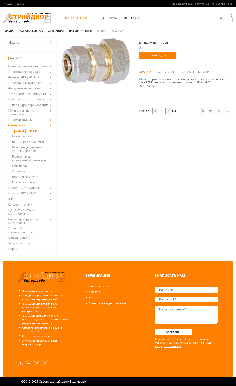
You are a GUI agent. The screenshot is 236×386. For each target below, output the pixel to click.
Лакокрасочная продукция (27, 94)
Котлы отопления (25, 182)
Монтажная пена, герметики (21, 112)
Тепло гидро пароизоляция (28, 105)
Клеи (11, 199)
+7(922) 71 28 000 (14, 3)
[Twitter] (36, 363)
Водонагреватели (25, 177)
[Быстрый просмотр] (218, 111)
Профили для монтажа (24, 83)
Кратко (145, 72)
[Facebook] (20, 363)
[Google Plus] (28, 363)
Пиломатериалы (20, 120)
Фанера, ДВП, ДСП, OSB (25, 77)
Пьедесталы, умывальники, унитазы (29, 158)
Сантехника (56, 30)
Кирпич (13, 249)
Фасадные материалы (24, 88)
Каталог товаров (79, 18)
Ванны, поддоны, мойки (29, 142)
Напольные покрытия (24, 188)
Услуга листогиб (19, 243)
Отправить (173, 332)
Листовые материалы (24, 72)
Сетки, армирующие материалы (23, 221)
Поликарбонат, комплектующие (20, 230)
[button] (50, 66)
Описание (166, 72)
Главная (9, 30)
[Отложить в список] (210, 111)
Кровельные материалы (26, 99)
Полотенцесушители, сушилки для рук (27, 149)
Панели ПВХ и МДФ (22, 193)
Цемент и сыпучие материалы (21, 212)
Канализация (21, 136)
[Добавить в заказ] (202, 111)
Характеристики (195, 72)
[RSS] (44, 363)
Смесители (20, 166)
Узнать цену (157, 55)
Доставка (109, 18)
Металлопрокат (20, 238)
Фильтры (18, 171)
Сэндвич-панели (20, 204)
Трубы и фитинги (80, 30)
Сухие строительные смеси (27, 66)
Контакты (132, 18)
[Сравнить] (227, 111)
